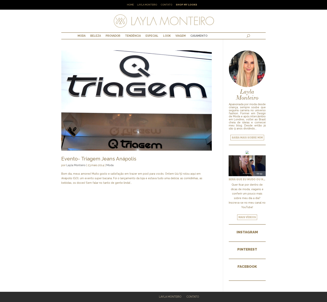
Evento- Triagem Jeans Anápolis (98, 159)
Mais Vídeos (247, 217)
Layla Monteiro (147, 5)
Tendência (133, 35)
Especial (152, 35)
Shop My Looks (186, 5)
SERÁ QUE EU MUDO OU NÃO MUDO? (247, 179)
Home (130, 5)
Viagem (180, 35)
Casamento (198, 35)
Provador (113, 35)
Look (167, 35)
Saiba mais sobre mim (247, 137)
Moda (82, 35)
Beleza (95, 35)
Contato (166, 5)
